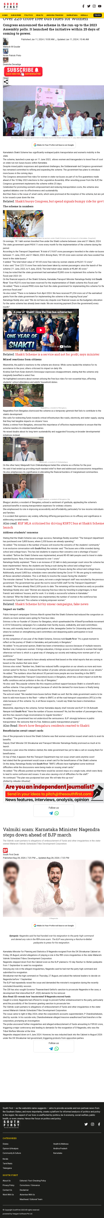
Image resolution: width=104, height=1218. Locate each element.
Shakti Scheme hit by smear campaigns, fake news (51, 604)
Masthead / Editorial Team (31, 1199)
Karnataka (72, 15)
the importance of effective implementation (63, 424)
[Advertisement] (52, 1082)
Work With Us (8, 1195)
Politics (28, 15)
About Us (7, 1181)
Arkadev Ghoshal (21, 781)
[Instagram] (94, 6)
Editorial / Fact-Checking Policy (33, 1181)
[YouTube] (100, 6)
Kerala (84, 15)
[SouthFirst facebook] (83, 6)
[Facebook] (99, 1124)
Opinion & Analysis (10, 1148)
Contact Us (7, 1190)
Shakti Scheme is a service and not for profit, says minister (57, 354)
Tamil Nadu (7, 1163)
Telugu (98, 15)
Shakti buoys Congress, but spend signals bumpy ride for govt (59, 201)
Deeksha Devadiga (12, 64)
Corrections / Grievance (30, 1185)
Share (6, 78)
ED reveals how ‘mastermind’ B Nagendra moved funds (42, 996)
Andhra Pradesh (54, 15)
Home (5, 15)
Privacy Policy (8, 1185)
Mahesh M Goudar (11, 46)
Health (39, 15)
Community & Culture (12, 1153)
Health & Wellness (61, 1144)
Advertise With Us (27, 1195)
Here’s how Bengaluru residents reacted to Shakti (54, 726)
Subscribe (16, 15)
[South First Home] (11, 6)
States (5, 1144)
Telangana (7, 1168)
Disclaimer (24, 1190)
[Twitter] (89, 6)
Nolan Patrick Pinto (12, 55)
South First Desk (11, 854)
